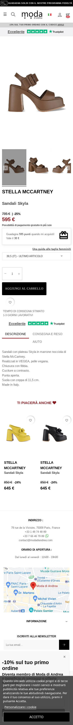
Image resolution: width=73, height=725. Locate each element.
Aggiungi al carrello (24, 288)
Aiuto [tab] (37, 341)
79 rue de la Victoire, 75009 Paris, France (35, 527)
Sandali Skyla (13, 472)
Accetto (36, 717)
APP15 (61, 25)
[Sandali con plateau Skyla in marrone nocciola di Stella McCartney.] (14, 168)
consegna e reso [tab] (47, 334)
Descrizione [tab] (15, 334)
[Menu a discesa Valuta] (51, 14)
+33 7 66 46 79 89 (34, 536)
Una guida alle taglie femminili (51, 249)
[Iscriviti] (64, 645)
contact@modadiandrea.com (36, 540)
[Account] (60, 14)
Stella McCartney (27, 191)
